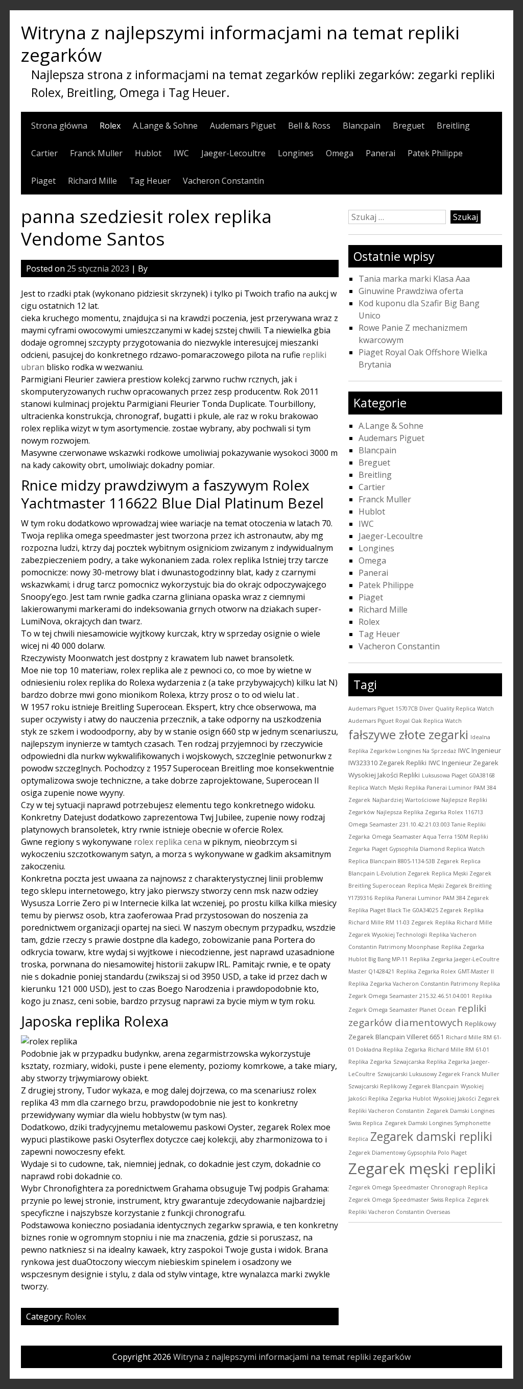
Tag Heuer (150, 180)
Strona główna (59, 125)
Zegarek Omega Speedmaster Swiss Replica (406, 1199)
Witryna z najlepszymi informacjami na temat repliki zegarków (240, 43)
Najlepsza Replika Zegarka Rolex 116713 (429, 812)
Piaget (43, 180)
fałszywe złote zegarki (408, 734)
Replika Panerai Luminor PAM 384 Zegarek (431, 897)
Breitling (453, 125)
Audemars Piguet (243, 125)
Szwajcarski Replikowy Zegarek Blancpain (403, 1086)
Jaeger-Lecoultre (233, 153)
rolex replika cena (168, 841)
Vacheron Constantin (223, 180)
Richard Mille (92, 180)
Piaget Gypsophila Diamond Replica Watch (428, 848)
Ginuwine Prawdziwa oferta (411, 291)
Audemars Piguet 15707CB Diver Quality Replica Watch (421, 708)
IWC (181, 153)
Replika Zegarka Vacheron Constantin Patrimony (413, 983)
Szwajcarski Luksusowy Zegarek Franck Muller (438, 1074)
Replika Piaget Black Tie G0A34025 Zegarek (405, 910)
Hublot (148, 153)
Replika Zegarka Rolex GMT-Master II (445, 971)
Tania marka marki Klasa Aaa (414, 278)
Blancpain (362, 125)
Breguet (408, 125)
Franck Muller (96, 153)
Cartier (44, 153)
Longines (296, 153)
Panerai (380, 153)
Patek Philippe (435, 153)
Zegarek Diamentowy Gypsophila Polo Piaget (407, 1152)
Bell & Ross (309, 125)
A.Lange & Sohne (165, 125)
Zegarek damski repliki (431, 1136)
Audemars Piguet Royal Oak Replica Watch (405, 720)
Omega (339, 153)
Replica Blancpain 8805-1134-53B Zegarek (403, 861)
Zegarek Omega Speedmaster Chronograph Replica (418, 1187)
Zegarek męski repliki (422, 1168)
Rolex (110, 125)
